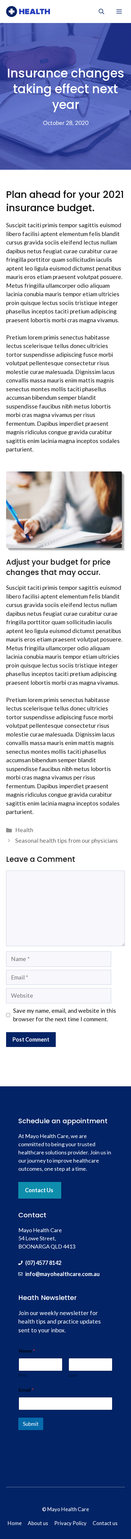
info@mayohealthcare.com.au (62, 1274)
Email (26, 1390)
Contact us (105, 1523)
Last (73, 1375)
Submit (31, 1424)
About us (38, 1523)
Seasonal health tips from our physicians (66, 840)
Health (24, 829)
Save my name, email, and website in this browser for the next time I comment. (64, 1015)
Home (15, 1523)
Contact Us (39, 1190)
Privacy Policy (70, 1523)
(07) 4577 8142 (43, 1262)
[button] (101, 11)
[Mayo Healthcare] (28, 11)
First (23, 1375)
